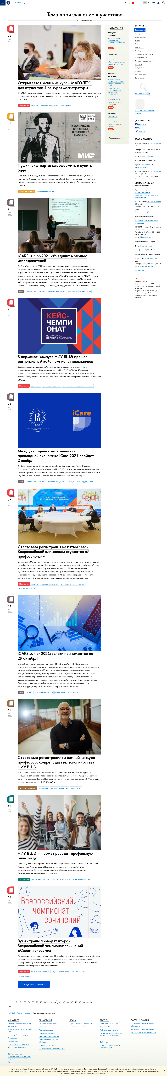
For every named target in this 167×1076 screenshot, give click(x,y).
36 (37, 1002)
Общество (139, 47)
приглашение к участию (49, 105)
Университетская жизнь (144, 54)
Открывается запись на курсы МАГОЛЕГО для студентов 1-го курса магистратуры (55, 85)
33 (25, 1002)
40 (52, 1002)
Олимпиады (43, 1027)
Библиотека (104, 1042)
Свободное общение (143, 51)
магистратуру (140, 167)
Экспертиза (139, 44)
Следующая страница (33, 984)
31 (17, 1002)
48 (84, 1002)
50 (91, 1002)
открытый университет (81, 879)
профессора (43, 788)
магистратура (66, 105)
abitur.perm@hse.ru (147, 179)
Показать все (114, 138)
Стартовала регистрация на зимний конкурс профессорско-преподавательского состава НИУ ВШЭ (56, 762)
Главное (138, 71)
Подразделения (13, 1041)
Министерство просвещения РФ (142, 1029)
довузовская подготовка (61, 879)
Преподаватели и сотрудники (18, 1044)
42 (60, 1002)
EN (148, 2)
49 (87, 1002)
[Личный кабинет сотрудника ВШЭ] (158, 2)
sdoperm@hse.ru (146, 212)
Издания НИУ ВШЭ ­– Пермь (110, 1024)
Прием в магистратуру (47, 1033)
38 (45, 1002)
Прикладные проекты (77, 1027)
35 (33, 1002)
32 (21, 1002)
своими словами (25, 976)
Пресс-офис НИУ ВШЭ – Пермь (147, 254)
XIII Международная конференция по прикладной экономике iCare (116, 41)
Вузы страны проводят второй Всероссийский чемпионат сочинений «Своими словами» (50, 945)
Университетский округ (47, 1045)
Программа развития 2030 (145, 61)
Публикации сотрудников (109, 1030)
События (138, 64)
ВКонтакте (142, 124)
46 (76, 1002)
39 (48, 1002)
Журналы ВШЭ (105, 1027)
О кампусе (13, 1020)
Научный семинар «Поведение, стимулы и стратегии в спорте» (116, 62)
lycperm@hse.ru (146, 246)
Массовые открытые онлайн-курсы (143, 1032)
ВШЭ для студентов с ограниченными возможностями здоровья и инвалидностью (19, 1056)
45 (72, 1002)
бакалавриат (146, 165)
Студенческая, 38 (150, 258)
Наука (137, 40)
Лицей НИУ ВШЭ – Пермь (145, 241)
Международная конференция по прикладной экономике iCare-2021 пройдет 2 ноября (56, 455)
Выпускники (139, 68)
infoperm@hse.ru (146, 156)
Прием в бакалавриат (46, 1030)
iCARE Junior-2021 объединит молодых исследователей (52, 258)
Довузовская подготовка (144, 216)
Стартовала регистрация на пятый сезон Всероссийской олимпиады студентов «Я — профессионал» (56, 551)
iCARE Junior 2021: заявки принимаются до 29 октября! (55, 656)
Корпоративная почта (107, 1039)
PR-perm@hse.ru (146, 266)
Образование (140, 37)
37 (41, 1002)
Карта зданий (140, 270)
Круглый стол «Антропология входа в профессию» (116, 118)
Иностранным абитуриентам (49, 1036)
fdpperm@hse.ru (146, 237)
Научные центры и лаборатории (80, 1024)
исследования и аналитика (35, 291)
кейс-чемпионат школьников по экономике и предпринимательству (78, 386)
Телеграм (141, 131)
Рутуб (140, 128)
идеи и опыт (35, 386)
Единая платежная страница (18, 1062)
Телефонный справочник (17, 1048)
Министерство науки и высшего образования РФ (142, 1025)
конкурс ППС (76, 788)
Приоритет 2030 (141, 57)
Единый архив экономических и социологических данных (111, 1034)
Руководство (12, 1038)
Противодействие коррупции (18, 1035)
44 (68, 1002)
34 (29, 1002)
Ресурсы (104, 1020)
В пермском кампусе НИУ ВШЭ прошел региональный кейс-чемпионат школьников (55, 359)
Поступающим (140, 34)
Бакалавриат (140, 78)
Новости (27, 1013)
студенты (34, 105)
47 (80, 1002)
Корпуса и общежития (16, 1051)
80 (10, 1006)
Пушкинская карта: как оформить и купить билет (55, 168)
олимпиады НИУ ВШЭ (27, 588)
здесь (138, 1069)
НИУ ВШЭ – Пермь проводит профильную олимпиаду (55, 856)
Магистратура (140, 74)
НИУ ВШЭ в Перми (15, 1013)
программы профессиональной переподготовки (143, 192)
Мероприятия (116, 28)
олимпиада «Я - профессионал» (73, 584)
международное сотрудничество (80, 481)
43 (64, 1002)
